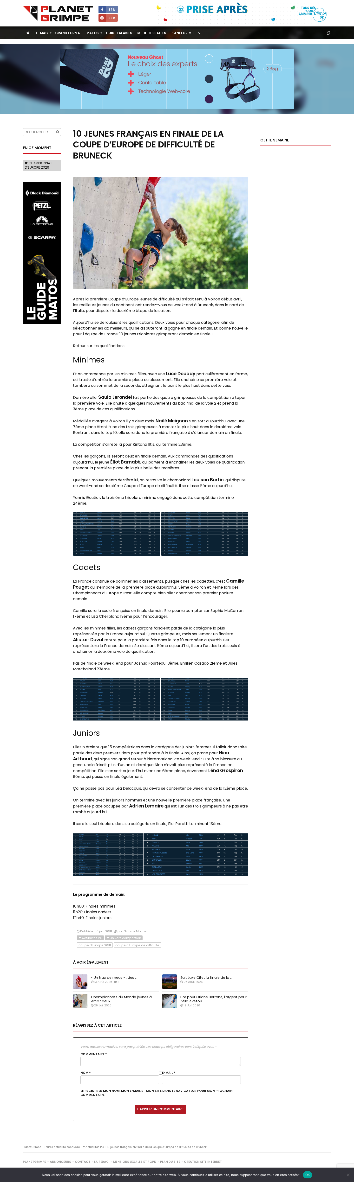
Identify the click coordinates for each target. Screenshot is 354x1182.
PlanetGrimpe (34, 1162)
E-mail (168, 1073)
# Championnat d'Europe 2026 (38, 165)
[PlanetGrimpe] (58, 13)
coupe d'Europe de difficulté (137, 945)
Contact (82, 1162)
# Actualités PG (90, 938)
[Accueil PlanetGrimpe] (28, 33)
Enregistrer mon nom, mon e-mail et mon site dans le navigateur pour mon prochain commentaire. (156, 1093)
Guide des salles (151, 33)
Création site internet (203, 1162)
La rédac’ (101, 1162)
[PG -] (116, 534)
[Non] (348, 1174)
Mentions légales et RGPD (134, 1162)
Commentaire (93, 1054)
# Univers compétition (123, 938)
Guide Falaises (119, 33)
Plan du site (170, 1162)
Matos (92, 33)
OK (307, 1175)
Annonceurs (60, 1162)
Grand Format (68, 33)
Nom (85, 1073)
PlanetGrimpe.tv (185, 33)
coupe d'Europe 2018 (95, 945)
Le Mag (42, 33)
